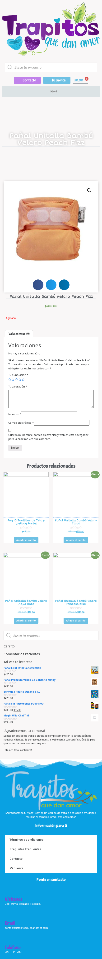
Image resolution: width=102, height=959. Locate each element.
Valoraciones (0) (19, 333)
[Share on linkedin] (64, 284)
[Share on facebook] (38, 284)
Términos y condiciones (26, 839)
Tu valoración (17, 386)
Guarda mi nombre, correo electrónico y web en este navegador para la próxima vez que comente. (48, 437)
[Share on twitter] (51, 284)
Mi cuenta (16, 868)
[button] (27, 80)
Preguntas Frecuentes (25, 849)
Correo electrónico (21, 422)
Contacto (16, 858)
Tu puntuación (18, 375)
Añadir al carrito (26, 540)
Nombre (14, 414)
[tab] (19, 333)
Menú (54, 91)
